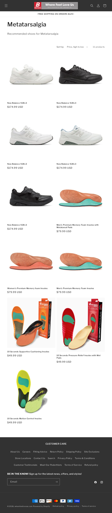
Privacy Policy (65, 458)
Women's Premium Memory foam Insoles (27, 288)
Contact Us (39, 458)
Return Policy (56, 451)
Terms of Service (73, 465)
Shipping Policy (73, 451)
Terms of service (89, 506)
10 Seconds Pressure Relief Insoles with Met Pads (79, 356)
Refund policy (91, 465)
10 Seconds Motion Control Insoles (24, 418)
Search (51, 458)
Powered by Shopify (41, 506)
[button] (6, 5)
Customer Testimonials (25, 465)
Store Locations (23, 458)
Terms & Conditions (85, 458)
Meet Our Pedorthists (51, 465)
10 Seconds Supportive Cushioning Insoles (28, 351)
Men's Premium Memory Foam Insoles (75, 288)
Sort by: (60, 47)
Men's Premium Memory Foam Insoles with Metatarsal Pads (78, 226)
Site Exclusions (91, 451)
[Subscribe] (56, 481)
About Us (15, 451)
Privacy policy (73, 506)
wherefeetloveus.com (24, 506)
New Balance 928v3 (17, 103)
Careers (26, 451)
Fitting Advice (40, 451)
